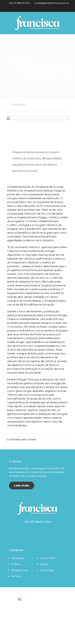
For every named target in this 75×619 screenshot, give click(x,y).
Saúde (44, 564)
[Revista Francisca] (37, 23)
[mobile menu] (69, 20)
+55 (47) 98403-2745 (19, 3)
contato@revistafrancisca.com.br (51, 3)
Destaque (17, 558)
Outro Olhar (47, 558)
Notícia (15, 576)
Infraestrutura (19, 570)
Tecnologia (47, 570)
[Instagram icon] (40, 8)
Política (16, 564)
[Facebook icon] (35, 8)
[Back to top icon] (37, 595)
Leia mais (21, 485)
